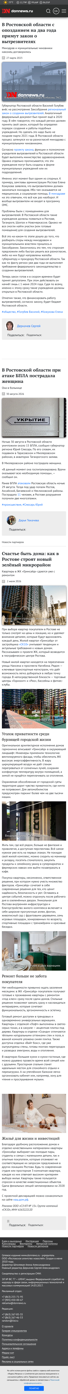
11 (19, 494)
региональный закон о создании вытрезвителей (34, 111)
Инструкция (32, 1241)
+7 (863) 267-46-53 (12, 1317)
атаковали (24, 483)
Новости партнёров (13, 1246)
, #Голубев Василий (28, 312)
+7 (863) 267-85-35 (12, 1314)
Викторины (26, 1243)
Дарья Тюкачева (29, 520)
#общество (9, 312)
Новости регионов (38, 1246)
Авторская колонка (47, 1243)
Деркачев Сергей (28, 326)
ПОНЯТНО (34, 1388)
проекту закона (24, 149)
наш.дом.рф (20, 1199)
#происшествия (11, 504)
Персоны (48, 1241)
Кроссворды (9, 1243)
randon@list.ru (10, 1320)
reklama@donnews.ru (14, 1303)
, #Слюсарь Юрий (32, 504)
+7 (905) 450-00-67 (12, 1299)
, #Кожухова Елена (51, 312)
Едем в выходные (12, 1241)
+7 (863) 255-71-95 (12, 1296)
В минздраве (57, 193)
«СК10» (23, 644)
